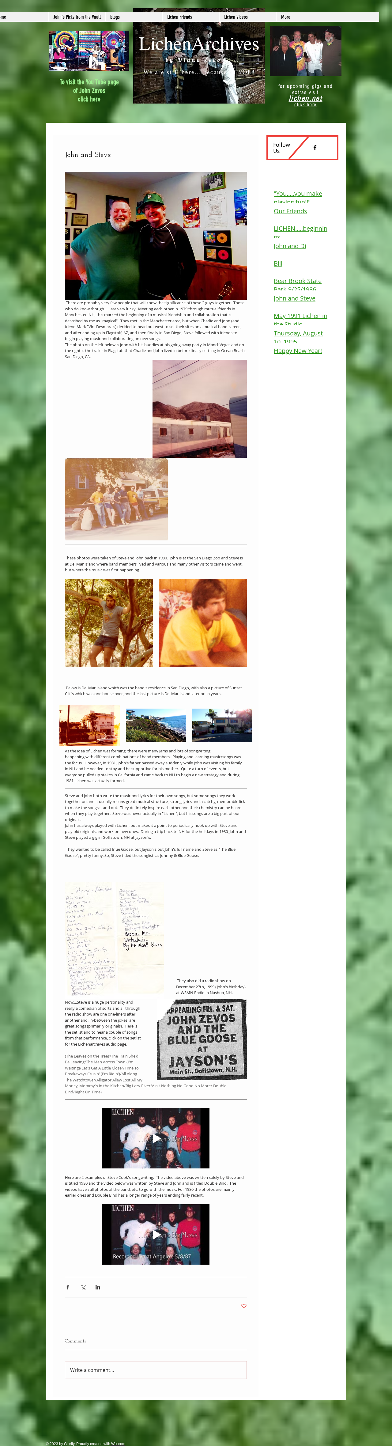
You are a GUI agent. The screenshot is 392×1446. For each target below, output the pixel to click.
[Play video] (155, 1138)
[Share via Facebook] (68, 1287)
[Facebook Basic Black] (315, 147)
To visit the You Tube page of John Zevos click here (89, 90)
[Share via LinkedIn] (98, 1287)
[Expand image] (109, 623)
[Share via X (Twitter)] (83, 1287)
